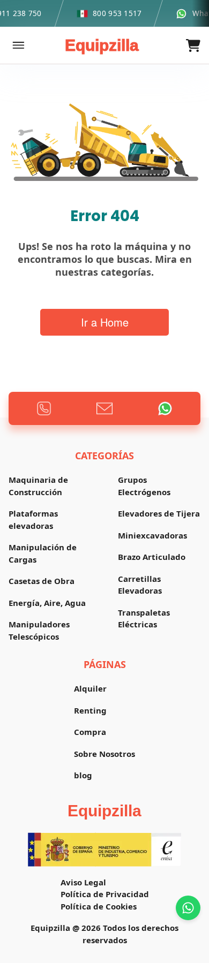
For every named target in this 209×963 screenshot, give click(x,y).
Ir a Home (105, 322)
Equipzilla (102, 45)
